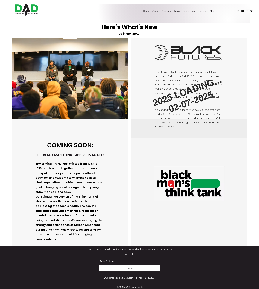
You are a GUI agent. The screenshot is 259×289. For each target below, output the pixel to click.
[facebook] (247, 10)
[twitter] (251, 10)
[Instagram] (238, 10)
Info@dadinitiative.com (121, 277)
